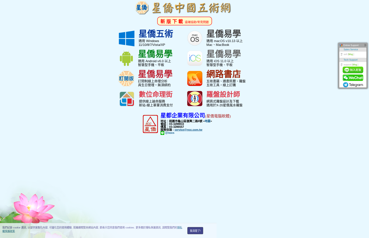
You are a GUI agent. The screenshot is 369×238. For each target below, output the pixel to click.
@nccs (169, 132)
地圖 (207, 121)
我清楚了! (195, 230)
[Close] (365, 46)
